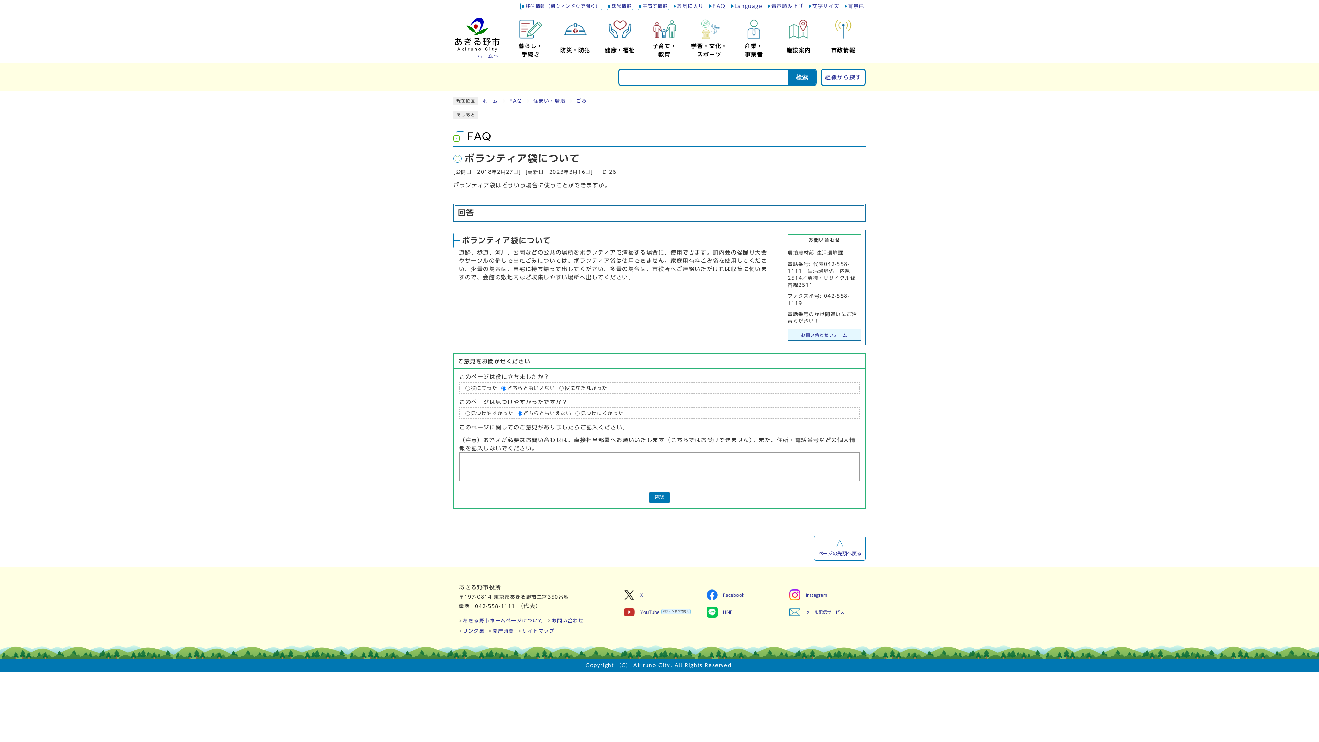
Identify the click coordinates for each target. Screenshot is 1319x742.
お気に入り (690, 6)
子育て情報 (655, 6)
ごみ (581, 101)
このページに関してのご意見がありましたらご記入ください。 (544, 427)
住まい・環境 (549, 101)
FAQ (719, 6)
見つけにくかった (602, 413)
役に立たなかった (586, 388)
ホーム (490, 101)
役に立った (484, 388)
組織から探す (843, 77)
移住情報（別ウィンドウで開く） (563, 6)
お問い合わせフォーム (824, 335)
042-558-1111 (495, 606)
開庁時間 (503, 631)
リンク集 (473, 631)
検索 (802, 77)
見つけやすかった (492, 413)
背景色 (856, 6)
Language (749, 6)
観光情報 (622, 6)
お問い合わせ (568, 620)
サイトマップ (538, 631)
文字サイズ (825, 6)
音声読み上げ (787, 6)
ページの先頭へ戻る (839, 553)
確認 (659, 497)
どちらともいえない (531, 388)
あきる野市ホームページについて (503, 620)
